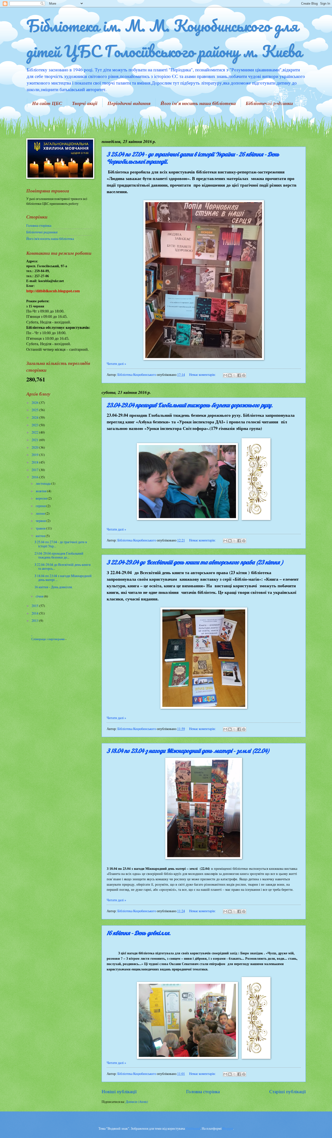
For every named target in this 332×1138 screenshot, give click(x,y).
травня (41, 528)
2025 (35, 410)
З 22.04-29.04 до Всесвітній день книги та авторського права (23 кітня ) (195, 562)
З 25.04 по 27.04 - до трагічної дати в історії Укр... (61, 544)
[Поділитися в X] (234, 375)
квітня (41, 535)
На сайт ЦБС (47, 103)
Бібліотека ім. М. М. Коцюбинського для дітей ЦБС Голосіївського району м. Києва (164, 38)
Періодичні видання (128, 103)
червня (41, 520)
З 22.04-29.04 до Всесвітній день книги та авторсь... (63, 566)
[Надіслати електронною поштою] (225, 375)
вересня (42, 498)
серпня (41, 505)
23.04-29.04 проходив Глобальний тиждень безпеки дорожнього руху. (190, 405)
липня (40, 513)
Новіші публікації (119, 1091)
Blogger (227, 1128)
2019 (35, 454)
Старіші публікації (287, 1091)
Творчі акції (84, 103)
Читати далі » (116, 363)
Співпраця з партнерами (48, 639)
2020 (35, 447)
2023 (35, 425)
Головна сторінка (203, 1091)
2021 (35, 439)
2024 (35, 417)
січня (40, 596)
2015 (35, 605)
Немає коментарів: (203, 374)
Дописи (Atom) (137, 1101)
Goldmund (193, 1128)
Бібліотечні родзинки (42, 232)
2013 (35, 620)
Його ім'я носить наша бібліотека (198, 103)
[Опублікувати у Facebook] (239, 375)
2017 (35, 469)
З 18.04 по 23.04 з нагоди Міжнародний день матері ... (63, 577)
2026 (35, 402)
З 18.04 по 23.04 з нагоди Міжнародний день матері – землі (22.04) (188, 750)
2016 (35, 477)
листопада (43, 483)
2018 (35, 462)
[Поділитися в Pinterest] (243, 375)
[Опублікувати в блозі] (229, 375)
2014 (35, 613)
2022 (35, 432)
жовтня (41, 491)
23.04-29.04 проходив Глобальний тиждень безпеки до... (59, 555)
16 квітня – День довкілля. (139, 933)
